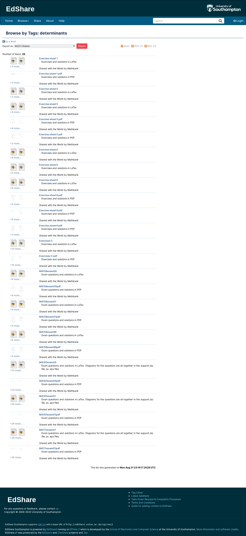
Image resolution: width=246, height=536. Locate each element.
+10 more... (16, 248)
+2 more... (15, 172)
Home (9, 20)
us (57, 508)
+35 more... (16, 457)
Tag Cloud (137, 492)
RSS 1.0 (138, 46)
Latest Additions (140, 495)
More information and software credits (217, 529)
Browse (22, 20)
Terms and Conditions (143, 502)
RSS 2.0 (152, 46)
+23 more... (16, 370)
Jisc (86, 532)
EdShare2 (52, 529)
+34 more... (16, 437)
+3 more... (15, 66)
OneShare (63, 532)
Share (37, 20)
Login (239, 20)
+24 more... (16, 404)
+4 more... (15, 112)
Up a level (10, 41)
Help (62, 20)
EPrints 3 (75, 529)
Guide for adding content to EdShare (151, 505)
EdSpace (47, 532)
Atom (127, 46)
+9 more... (15, 188)
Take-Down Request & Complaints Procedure (156, 499)
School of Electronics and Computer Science (134, 529)
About (50, 20)
